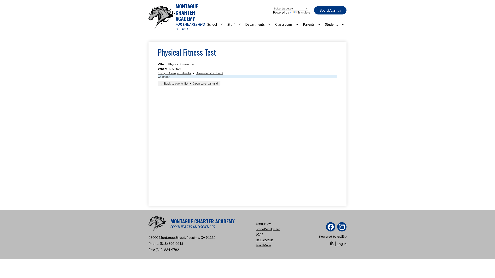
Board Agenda (330, 10)
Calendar (164, 76)
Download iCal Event (209, 73)
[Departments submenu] (258, 24)
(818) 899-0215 (171, 243)
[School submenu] (215, 24)
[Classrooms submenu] (287, 24)
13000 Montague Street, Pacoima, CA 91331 (181, 237)
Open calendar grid (205, 83)
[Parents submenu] (311, 24)
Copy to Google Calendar (174, 73)
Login (337, 244)
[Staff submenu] (234, 24)
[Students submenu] (334, 24)
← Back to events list (174, 83)
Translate (303, 12)
